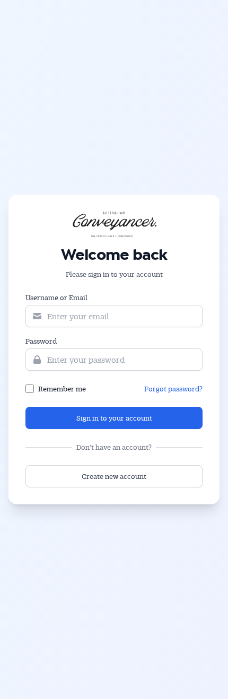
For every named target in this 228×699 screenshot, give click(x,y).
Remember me (62, 388)
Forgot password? (173, 388)
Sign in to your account (114, 417)
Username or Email (56, 297)
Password (41, 340)
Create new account (114, 475)
